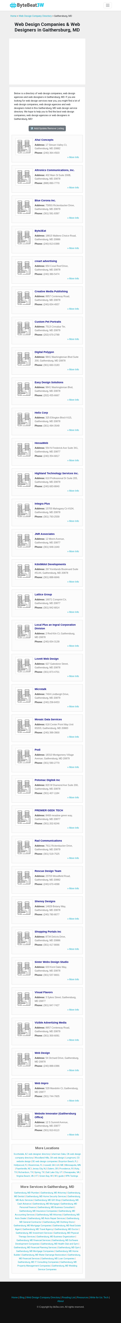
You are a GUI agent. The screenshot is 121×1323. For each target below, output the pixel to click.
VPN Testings (71, 1176)
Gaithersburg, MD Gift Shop (48, 1200)
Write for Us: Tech (99, 1297)
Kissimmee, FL (35, 1165)
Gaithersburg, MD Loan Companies (57, 1258)
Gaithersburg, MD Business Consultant (56, 1207)
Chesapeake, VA (71, 1172)
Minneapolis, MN (73, 1165)
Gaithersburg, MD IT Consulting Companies (38, 1262)
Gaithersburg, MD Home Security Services (46, 1196)
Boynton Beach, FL (68, 1161)
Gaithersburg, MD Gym (69, 1247)
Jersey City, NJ (39, 1168)
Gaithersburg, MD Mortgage (46, 1204)
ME (61, 1165)
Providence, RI (66, 1168)
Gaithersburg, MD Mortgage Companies (32, 1225)
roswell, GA (49, 1165)
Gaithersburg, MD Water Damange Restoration (44, 1255)
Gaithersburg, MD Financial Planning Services (35, 1247)
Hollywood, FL (20, 1165)
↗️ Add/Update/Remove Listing (47, 128)
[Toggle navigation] (108, 5)
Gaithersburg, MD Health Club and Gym (59, 1244)
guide (61, 1176)
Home (13, 16)
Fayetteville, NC (23, 1168)
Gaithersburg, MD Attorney (53, 1193)
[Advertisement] (47, 61)
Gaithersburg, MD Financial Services (33, 1240)
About (60, 1301)
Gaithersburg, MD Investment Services (34, 1233)
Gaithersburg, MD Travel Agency (38, 1229)
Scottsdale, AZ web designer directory (32, 1154)
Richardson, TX (25, 1172)
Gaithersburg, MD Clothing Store (58, 1222)
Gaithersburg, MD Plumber (26, 1193)
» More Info (73, 157)
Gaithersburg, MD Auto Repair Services (46, 1218)
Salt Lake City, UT (54, 1172)
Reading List (68, 1297)
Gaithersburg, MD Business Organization (56, 1236)
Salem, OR (53, 1168)
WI (55, 1176)
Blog (22, 1297)
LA (57, 1165)
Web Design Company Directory (35, 16)
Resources (82, 1297)
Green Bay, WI (46, 1176)
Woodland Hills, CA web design (49, 1158)
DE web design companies (44, 1161)
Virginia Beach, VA (25, 1176)
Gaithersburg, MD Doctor (66, 1229)
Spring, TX (39, 1172)
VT (36, 1176)
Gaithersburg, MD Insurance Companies (38, 1211)
